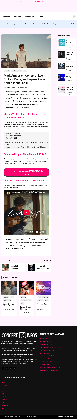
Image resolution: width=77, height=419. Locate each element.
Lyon (3, 391)
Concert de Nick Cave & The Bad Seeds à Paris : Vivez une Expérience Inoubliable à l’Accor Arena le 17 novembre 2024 (70, 53)
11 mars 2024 (70, 70)
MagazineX (34, 416)
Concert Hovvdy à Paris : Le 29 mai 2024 (9, 305)
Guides (39, 17)
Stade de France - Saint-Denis (48, 370)
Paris (25, 71)
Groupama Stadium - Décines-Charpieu (51, 347)
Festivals (17, 17)
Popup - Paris (7, 300)
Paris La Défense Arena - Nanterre (50, 367)
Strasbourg (5, 405)
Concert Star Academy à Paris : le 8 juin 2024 (42, 305)
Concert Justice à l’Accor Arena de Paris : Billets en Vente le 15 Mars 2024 (70, 65)
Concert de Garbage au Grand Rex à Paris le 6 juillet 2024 (70, 88)
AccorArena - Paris (45, 338)
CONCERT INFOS (19, 416)
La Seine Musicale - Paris (47, 356)
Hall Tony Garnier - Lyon (47, 350)
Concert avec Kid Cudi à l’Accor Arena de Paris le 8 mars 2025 (69, 77)
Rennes (4, 408)
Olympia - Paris (44, 364)
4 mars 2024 (70, 93)
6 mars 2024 (70, 81)
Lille (3, 394)
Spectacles (29, 17)
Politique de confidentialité (66, 416)
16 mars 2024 (70, 58)
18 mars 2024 (70, 46)
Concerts (6, 17)
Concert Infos (11, 87)
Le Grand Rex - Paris (46, 362)
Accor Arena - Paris (43, 297)
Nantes (4, 396)
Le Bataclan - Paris (26, 300)
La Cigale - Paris (44, 353)
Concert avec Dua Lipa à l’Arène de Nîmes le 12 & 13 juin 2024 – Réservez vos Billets (70, 42)
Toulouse (4, 399)
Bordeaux (4, 385)
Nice (3, 402)
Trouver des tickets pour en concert (26, 172)
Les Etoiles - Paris (16, 71)
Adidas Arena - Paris (46, 341)
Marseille (4, 388)
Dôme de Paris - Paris (46, 344)
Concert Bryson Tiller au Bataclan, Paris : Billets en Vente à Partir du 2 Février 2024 (26, 308)
